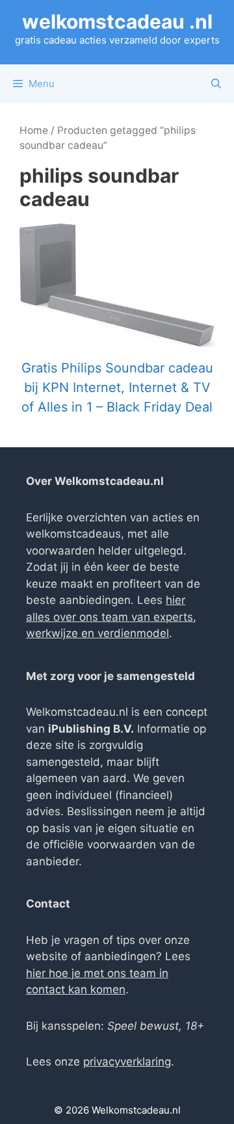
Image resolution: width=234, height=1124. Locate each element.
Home (34, 130)
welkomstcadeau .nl (117, 21)
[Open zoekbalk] (216, 83)
